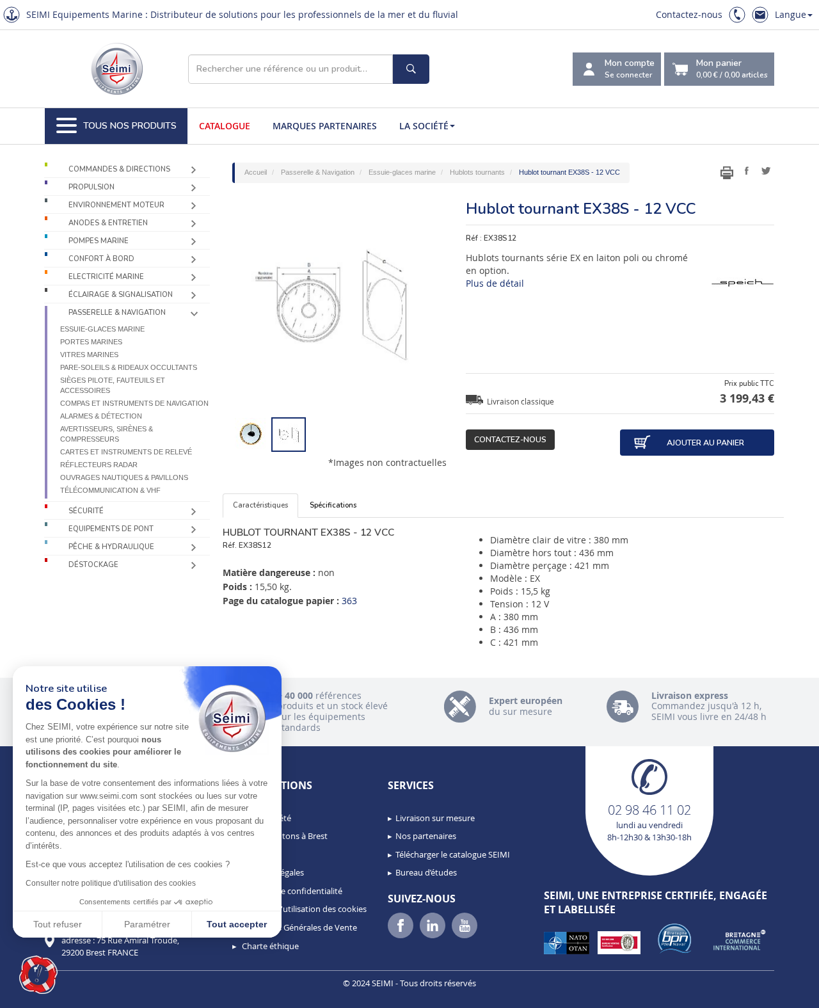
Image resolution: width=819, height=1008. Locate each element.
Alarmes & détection (101, 416)
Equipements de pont (111, 529)
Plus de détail (495, 283)
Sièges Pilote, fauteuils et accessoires (112, 385)
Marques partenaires (325, 126)
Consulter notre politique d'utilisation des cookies (111, 883)
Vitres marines (89, 354)
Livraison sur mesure (435, 818)
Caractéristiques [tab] (260, 505)
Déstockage (93, 565)
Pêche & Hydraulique (111, 547)
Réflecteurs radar (99, 464)
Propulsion (91, 187)
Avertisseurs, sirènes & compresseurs (106, 434)
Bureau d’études (426, 872)
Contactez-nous (689, 14)
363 (349, 601)
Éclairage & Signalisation (120, 295)
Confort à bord (101, 259)
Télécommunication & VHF (110, 490)
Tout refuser (57, 924)
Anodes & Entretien (108, 223)
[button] (38, 975)
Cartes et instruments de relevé (126, 452)
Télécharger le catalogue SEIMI (452, 854)
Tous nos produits (130, 126)
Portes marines (91, 342)
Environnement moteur (116, 205)
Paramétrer (147, 924)
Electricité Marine (106, 277)
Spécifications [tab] (333, 505)
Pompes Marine (98, 241)
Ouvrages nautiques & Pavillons (124, 477)
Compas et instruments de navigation (134, 403)
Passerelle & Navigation (117, 312)
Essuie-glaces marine (102, 329)
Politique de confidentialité (291, 891)
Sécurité (86, 511)
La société (424, 126)
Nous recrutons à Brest (284, 836)
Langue (790, 14)
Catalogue (224, 126)
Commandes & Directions (119, 169)
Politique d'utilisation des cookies (303, 909)
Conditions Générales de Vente (298, 927)
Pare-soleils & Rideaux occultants (128, 367)
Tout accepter (237, 924)
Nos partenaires (425, 836)
